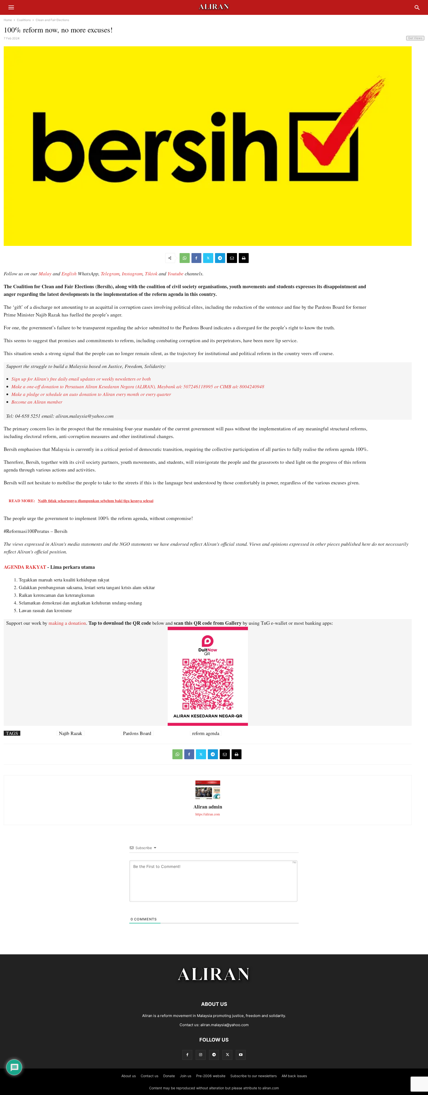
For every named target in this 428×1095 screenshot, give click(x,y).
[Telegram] (220, 258)
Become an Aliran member (36, 402)
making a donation (67, 623)
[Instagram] (201, 1054)
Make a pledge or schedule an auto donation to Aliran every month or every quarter (91, 394)
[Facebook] (196, 258)
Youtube (175, 273)
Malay (45, 273)
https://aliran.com (207, 814)
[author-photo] (207, 798)
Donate (169, 1076)
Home (8, 20)
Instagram (132, 273)
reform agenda (205, 733)
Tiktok (151, 273)
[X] (208, 258)
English (69, 273)
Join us (185, 1076)
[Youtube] (241, 1054)
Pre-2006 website (210, 1076)
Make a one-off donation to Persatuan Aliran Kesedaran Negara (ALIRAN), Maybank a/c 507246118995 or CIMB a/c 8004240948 (137, 386)
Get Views (415, 38)
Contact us (149, 1076)
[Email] (232, 258)
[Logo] (214, 989)
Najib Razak (70, 733)
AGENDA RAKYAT (25, 567)
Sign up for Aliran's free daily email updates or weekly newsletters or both (81, 379)
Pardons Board (137, 733)
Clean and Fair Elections (52, 20)
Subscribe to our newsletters (253, 1076)
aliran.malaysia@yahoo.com (224, 1024)
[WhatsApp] (185, 258)
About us (128, 1076)
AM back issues (294, 1076)
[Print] (244, 258)
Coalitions (24, 20)
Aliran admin (207, 806)
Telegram (110, 273)
